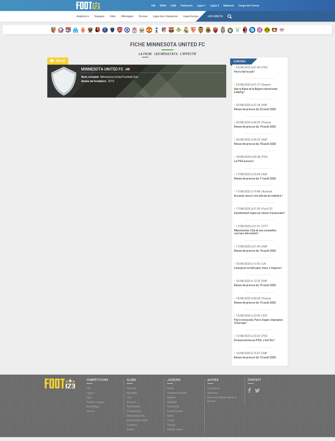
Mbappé (172, 402)
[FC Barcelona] (171, 29)
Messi (170, 388)
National (228, 5)
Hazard (171, 424)
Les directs (215, 16)
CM (153, 5)
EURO (163, 5)
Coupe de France (248, 5)
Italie (113, 16)
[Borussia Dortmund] (267, 29)
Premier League (95, 402)
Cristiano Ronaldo (177, 392)
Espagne (99, 16)
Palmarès (186, 5)
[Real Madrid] (186, 29)
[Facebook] (249, 391)
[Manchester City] (141, 29)
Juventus (132, 424)
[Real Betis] (178, 29)
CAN (173, 5)
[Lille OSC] (60, 29)
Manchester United (137, 420)
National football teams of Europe (222, 399)
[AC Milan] (245, 29)
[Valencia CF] (200, 29)
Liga (88, 397)
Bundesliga (92, 406)
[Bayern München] (259, 29)
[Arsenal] (119, 29)
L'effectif (188, 54)
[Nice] (90, 29)
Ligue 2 (214, 5)
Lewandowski (175, 411)
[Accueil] (59, 383)
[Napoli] (252, 29)
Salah (170, 415)
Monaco (131, 402)
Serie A (90, 411)
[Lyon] (68, 29)
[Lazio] (237, 29)
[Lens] (53, 29)
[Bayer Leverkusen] (274, 29)
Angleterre (82, 16)
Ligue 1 (201, 5)
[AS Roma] (215, 29)
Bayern (130, 429)
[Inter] (230, 29)
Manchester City (136, 415)
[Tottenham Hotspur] (156, 29)
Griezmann (173, 406)
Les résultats (166, 54)
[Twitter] (257, 391)
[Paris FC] (112, 29)
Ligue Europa (190, 16)
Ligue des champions (165, 16)
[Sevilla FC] (193, 29)
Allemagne (127, 16)
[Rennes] (97, 29)
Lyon (129, 397)
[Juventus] (222, 29)
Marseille (132, 392)
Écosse (143, 16)
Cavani (170, 420)
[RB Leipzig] (281, 29)
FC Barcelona (134, 411)
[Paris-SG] (105, 29)
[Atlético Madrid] (164, 29)
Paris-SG (131, 388)
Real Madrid (133, 406)
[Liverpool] (134, 29)
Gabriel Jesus (174, 429)
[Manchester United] (149, 29)
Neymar (171, 397)
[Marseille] (75, 29)
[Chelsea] (127, 29)
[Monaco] (82, 29)
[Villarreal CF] (208, 29)
